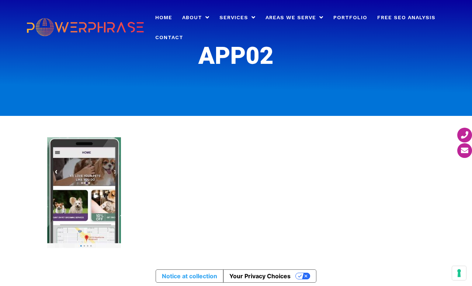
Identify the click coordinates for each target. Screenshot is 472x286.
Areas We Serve (291, 17)
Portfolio (350, 17)
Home (163, 17)
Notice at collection (189, 276)
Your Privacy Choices (260, 276)
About (192, 17)
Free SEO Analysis (406, 17)
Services (233, 17)
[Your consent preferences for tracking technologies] (459, 273)
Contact (169, 37)
